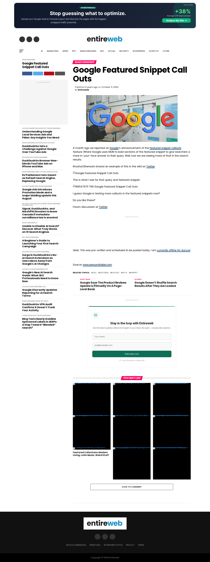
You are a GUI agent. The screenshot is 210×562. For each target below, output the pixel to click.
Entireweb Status (113, 545)
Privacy (130, 545)
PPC (74, 51)
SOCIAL (111, 51)
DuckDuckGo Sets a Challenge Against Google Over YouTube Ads (39, 149)
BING (37, 172)
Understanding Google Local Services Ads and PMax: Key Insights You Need (40, 134)
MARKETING (53, 51)
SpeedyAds (94, 545)
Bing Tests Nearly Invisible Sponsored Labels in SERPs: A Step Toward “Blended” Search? (39, 323)
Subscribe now (132, 354)
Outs (124, 273)
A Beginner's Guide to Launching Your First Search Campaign (40, 243)
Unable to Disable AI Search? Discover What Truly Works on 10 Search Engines (40, 229)
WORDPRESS (139, 51)
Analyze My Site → (176, 20)
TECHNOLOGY (27, 205)
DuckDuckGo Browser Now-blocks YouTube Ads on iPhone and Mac (40, 163)
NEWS (65, 51)
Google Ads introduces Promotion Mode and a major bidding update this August (39, 194)
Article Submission (76, 545)
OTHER (166, 51)
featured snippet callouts (165, 148)
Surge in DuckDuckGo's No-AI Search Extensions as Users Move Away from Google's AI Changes (39, 259)
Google (114, 148)
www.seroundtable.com (97, 264)
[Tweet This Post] (38, 73)
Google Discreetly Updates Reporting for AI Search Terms (39, 292)
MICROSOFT (32, 315)
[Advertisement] (43, 104)
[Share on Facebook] (27, 73)
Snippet (134, 273)
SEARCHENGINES (88, 51)
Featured (104, 273)
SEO (102, 51)
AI (42, 51)
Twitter (150, 166)
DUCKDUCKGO (41, 143)
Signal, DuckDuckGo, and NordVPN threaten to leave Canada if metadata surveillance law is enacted (40, 213)
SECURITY (124, 51)
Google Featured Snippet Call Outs (35, 65)
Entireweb (83, 89)
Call (94, 273)
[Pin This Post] (49, 73)
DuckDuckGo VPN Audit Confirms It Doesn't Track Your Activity (38, 307)
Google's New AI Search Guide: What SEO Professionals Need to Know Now (40, 277)
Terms (141, 545)
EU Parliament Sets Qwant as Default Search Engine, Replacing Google (39, 178)
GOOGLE (25, 128)
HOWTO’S (154, 51)
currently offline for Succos (173, 250)
